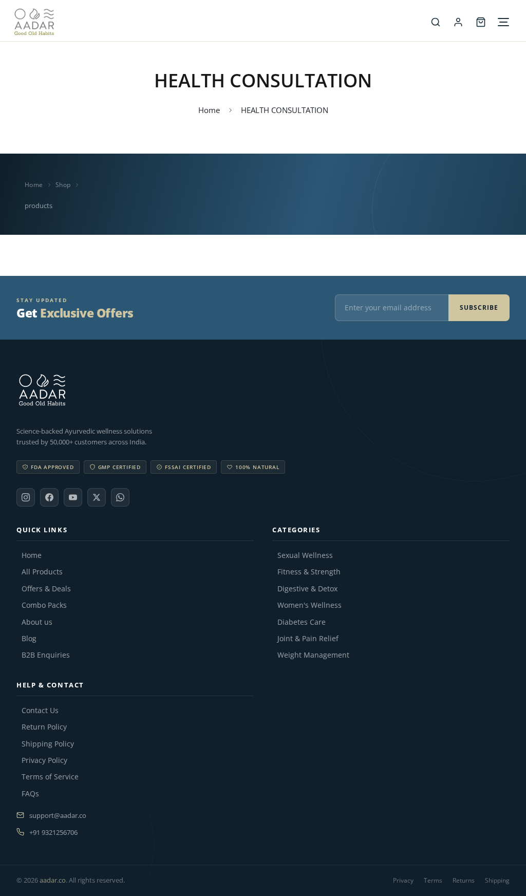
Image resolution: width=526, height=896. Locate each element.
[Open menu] (503, 22)
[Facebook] (49, 497)
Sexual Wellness (305, 555)
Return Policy (44, 727)
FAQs (30, 793)
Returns (464, 880)
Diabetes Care (301, 622)
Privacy (403, 880)
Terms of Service (50, 776)
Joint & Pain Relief (308, 638)
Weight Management (313, 655)
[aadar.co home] (263, 390)
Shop (63, 184)
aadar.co (53, 880)
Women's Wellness (309, 605)
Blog (29, 638)
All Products (42, 571)
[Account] (458, 22)
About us (37, 622)
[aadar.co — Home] (218, 22)
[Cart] (481, 22)
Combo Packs (44, 605)
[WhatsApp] (120, 497)
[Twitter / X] (96, 497)
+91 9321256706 (53, 832)
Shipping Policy (48, 744)
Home (209, 110)
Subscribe (479, 307)
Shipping (497, 880)
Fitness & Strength (309, 571)
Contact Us (40, 710)
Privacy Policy (44, 760)
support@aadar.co (57, 815)
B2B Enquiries (46, 655)
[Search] (435, 22)
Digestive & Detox (307, 588)
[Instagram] (25, 497)
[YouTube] (73, 497)
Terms (433, 880)
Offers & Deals (46, 588)
